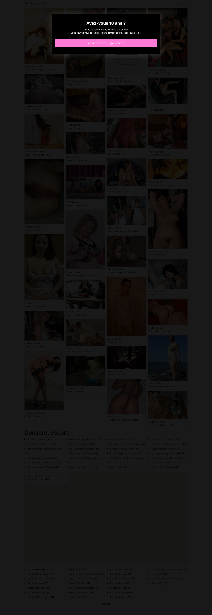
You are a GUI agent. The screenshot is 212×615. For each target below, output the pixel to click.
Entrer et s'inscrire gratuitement (106, 43)
